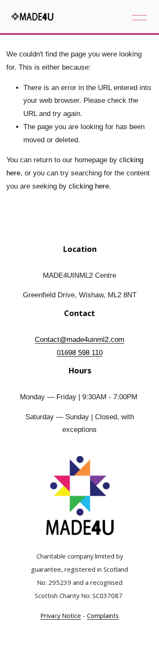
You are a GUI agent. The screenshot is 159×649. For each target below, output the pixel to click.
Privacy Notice (60, 616)
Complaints (103, 616)
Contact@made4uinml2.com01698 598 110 (79, 346)
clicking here (89, 186)
